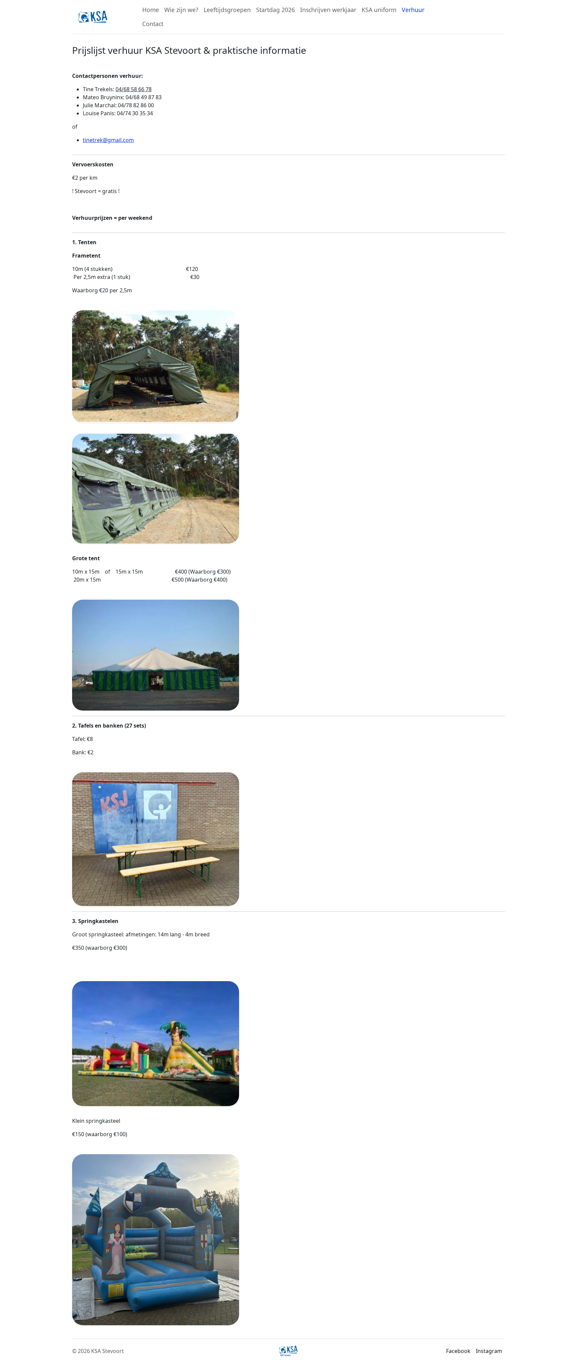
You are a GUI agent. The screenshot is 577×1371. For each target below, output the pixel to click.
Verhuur (413, 10)
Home (150, 10)
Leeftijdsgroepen (227, 10)
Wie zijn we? (181, 10)
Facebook (458, 1351)
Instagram (489, 1351)
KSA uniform (379, 10)
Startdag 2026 (275, 10)
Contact (152, 24)
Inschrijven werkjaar (328, 10)
